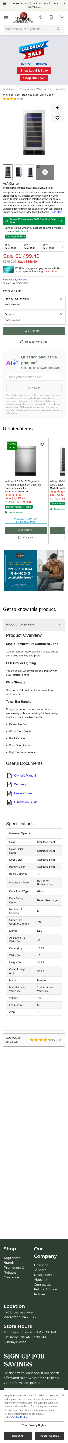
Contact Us (42, 1284)
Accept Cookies (49, 1436)
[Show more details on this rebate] (61, 221)
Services (40, 1270)
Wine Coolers (43, 89)
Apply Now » (34, 6)
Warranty (20, 784)
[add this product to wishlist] (57, 117)
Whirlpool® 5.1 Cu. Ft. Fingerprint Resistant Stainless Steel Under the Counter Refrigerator (23, 484)
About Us (41, 1280)
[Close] (63, 1395)
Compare (28, 537)
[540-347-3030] (51, 17)
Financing (41, 1265)
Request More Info (36, 341)
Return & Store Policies (45, 1292)
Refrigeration (26, 89)
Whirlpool (23, 279)
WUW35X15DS (21, 283)
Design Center (45, 1275)
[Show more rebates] (62, 246)
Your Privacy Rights (34, 1425)
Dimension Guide (26, 802)
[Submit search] (58, 29)
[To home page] (23, 17)
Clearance (11, 1277)
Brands (9, 1263)
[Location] (40, 17)
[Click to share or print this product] (57, 108)
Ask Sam (34, 387)
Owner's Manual (25, 775)
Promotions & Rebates (14, 1270)
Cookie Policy (19, 1417)
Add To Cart (34, 331)
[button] (6, 17)
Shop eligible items (15, 236)
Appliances (9, 89)
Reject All (18, 1436)
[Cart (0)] (61, 17)
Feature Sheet (23, 793)
